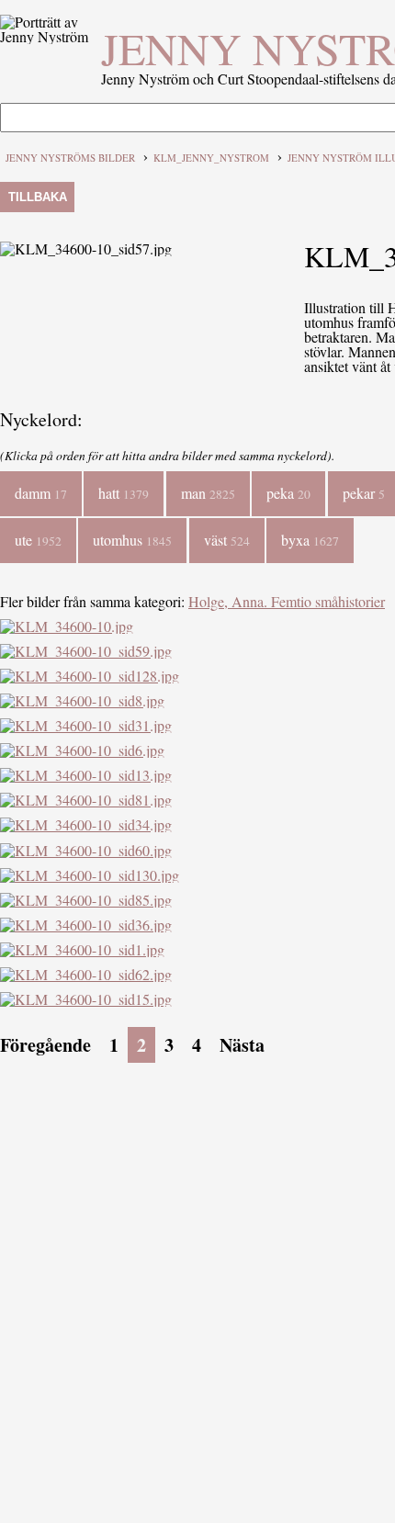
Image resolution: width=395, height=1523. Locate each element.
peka (288, 492)
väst (227, 539)
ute (38, 539)
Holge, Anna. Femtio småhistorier (286, 601)
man (208, 492)
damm (41, 492)
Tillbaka (37, 197)
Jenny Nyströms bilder (70, 157)
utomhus (132, 539)
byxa (310, 539)
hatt (123, 492)
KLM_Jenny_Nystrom (211, 157)
